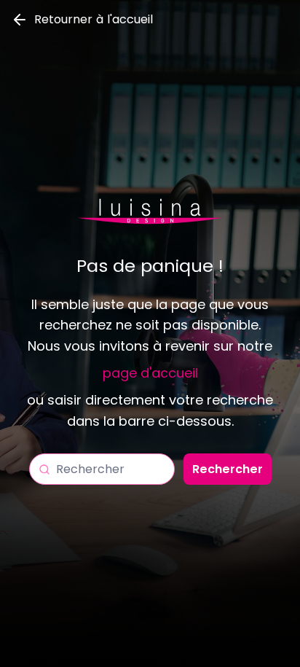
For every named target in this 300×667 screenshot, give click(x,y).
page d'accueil (150, 373)
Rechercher (227, 469)
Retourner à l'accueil (93, 19)
